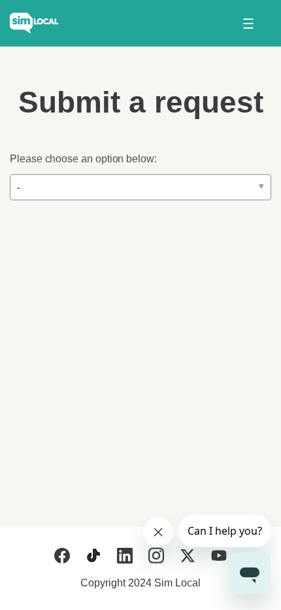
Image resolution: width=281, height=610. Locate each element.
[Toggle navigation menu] (248, 23)
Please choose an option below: (83, 158)
